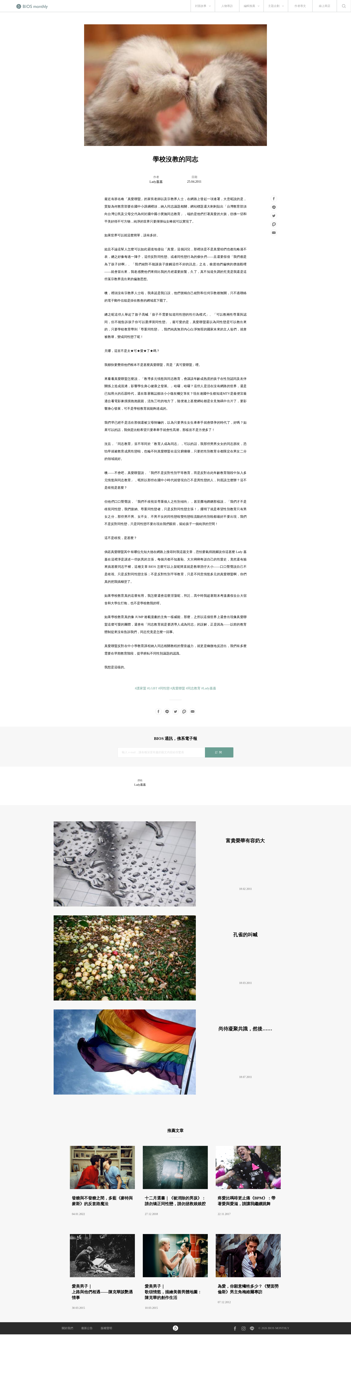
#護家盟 (140, 688)
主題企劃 (274, 5)
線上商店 (324, 5)
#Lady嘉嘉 (208, 688)
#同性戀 (164, 688)
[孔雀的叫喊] (174, 999)
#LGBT (152, 688)
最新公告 (87, 1328)
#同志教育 (193, 688)
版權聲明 (106, 1328)
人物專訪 (227, 5)
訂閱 (219, 752)
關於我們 (67, 1328)
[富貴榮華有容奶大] (174, 905)
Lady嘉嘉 (156, 181)
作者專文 (300, 5)
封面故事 (200, 5)
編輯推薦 (249, 5)
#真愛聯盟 (177, 688)
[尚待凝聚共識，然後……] (174, 1093)
